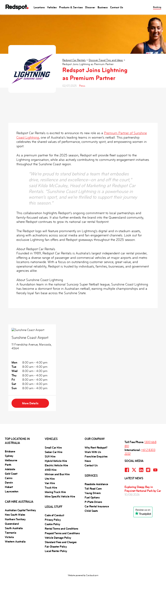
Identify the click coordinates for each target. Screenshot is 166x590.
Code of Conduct (54, 515)
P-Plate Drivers (93, 502)
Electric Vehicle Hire (56, 465)
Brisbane (10, 451)
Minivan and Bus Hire (57, 474)
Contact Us (116, 7)
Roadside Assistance (96, 484)
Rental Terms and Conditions (61, 528)
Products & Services (71, 7)
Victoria (9, 537)
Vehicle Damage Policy (58, 537)
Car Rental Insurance (97, 506)
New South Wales (15, 514)
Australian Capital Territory (20, 510)
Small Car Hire (53, 447)
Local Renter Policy (56, 551)
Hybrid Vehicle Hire (56, 461)
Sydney (9, 455)
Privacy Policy (53, 519)
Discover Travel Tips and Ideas (106, 60)
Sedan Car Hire (53, 452)
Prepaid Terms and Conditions (62, 533)
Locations (39, 7)
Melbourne (11, 460)
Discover (90, 7)
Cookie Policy (52, 524)
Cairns (8, 478)
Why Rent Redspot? (96, 447)
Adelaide (10, 469)
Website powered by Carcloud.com (83, 575)
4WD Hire (50, 469)
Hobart (9, 487)
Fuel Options (92, 497)
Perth (8, 464)
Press (82, 85)
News (88, 461)
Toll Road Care (93, 488)
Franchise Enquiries (96, 456)
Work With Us (93, 452)
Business (103, 7)
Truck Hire (51, 487)
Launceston (11, 491)
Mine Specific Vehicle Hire (60, 496)
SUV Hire (50, 456)
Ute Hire (49, 478)
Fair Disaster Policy (56, 546)
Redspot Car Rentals (74, 60)
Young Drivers (93, 493)
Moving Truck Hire (55, 492)
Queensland (12, 523)
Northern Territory (15, 519)
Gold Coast (11, 473)
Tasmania (10, 532)
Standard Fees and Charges (61, 542)
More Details (30, 403)
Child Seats (91, 510)
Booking (157, 7)
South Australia (14, 528)
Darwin (9, 482)
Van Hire (50, 483)
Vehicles (52, 7)
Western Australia (15, 541)
